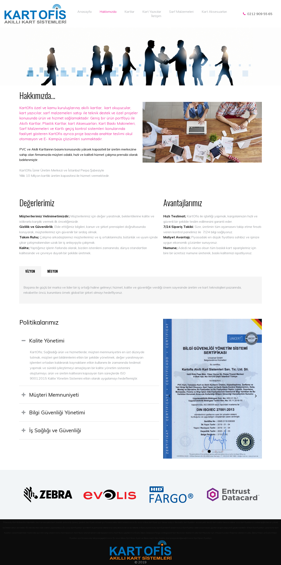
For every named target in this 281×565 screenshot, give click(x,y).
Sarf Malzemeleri (181, 11)
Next (256, 396)
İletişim (156, 16)
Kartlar (129, 11)
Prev (169, 396)
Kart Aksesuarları (214, 11)
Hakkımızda (108, 11)
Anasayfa (84, 11)
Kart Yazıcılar (151, 11)
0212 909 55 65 (259, 14)
